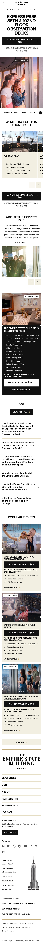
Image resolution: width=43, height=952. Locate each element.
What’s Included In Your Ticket (19, 113)
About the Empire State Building (18, 904)
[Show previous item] (31, 282)
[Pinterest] (19, 846)
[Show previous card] (32, 185)
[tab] (19, 551)
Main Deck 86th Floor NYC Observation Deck (19, 558)
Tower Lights (10, 806)
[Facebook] (3, 846)
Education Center (11, 909)
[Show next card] (38, 185)
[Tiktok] (30, 846)
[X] (36, 846)
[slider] (14, 185)
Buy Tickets (11, 10)
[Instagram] (8, 846)
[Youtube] (25, 846)
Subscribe (9, 832)
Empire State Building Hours (16, 914)
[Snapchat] (14, 846)
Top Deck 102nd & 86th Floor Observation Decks (21, 697)
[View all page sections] (40, 112)
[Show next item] (38, 282)
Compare (19, 742)
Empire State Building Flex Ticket (19, 626)
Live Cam (7, 812)
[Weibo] (3, 852)
